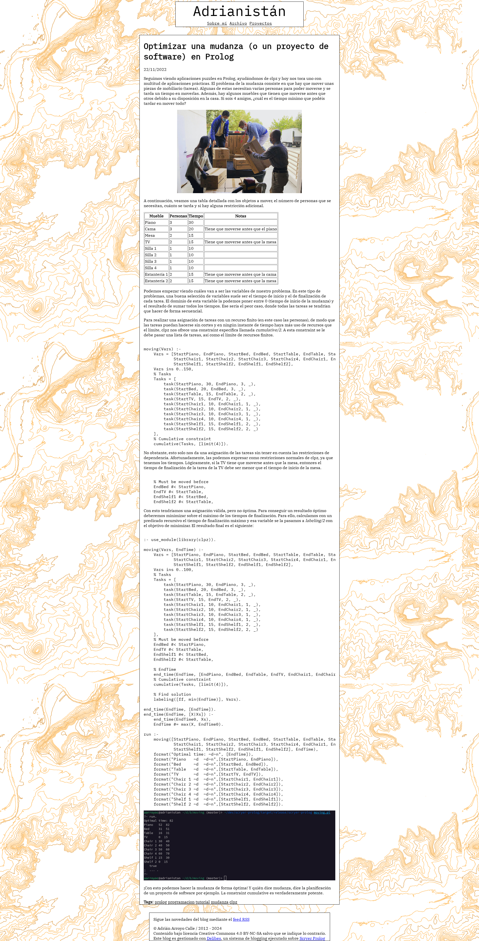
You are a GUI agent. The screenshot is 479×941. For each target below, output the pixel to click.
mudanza (220, 901)
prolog (161, 901)
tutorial (203, 901)
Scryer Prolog (312, 938)
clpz (233, 901)
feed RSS (241, 919)
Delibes (214, 938)
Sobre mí (217, 23)
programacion (181, 901)
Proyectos (260, 23)
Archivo (238, 23)
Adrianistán (239, 11)
